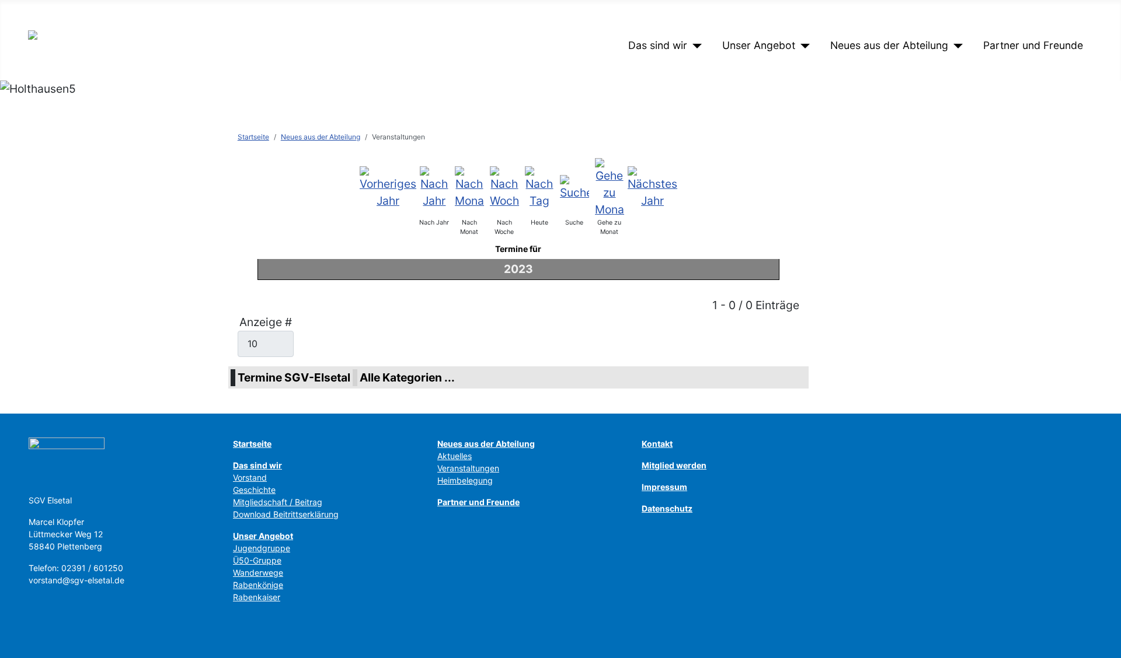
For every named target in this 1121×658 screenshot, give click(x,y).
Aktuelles (454, 456)
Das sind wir (657, 45)
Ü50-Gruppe (257, 560)
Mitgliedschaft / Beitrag (277, 502)
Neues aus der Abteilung (889, 45)
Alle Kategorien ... (407, 377)
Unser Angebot (758, 45)
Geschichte (254, 490)
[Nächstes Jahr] (652, 187)
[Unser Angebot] (802, 45)
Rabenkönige (258, 585)
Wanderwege (258, 573)
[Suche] (574, 187)
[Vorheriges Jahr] (388, 187)
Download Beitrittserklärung (286, 514)
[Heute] (539, 187)
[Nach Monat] (469, 187)
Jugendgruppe (261, 548)
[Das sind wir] (694, 45)
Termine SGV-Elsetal (294, 377)
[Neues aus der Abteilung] (955, 45)
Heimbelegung (465, 480)
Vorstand (250, 477)
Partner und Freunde (1033, 45)
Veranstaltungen (468, 468)
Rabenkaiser (256, 597)
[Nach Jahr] (434, 187)
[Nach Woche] (504, 187)
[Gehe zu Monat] (609, 187)
